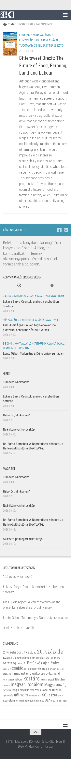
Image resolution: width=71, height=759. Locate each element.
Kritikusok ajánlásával (29, 296)
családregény (30, 668)
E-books (24, 35)
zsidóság (63, 701)
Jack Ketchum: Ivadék (18, 628)
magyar (6, 685)
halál (56, 673)
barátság (9, 663)
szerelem (9, 700)
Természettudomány (16, 348)
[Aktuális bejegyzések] (19, 285)
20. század (48, 651)
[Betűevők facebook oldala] (59, 230)
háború (18, 679)
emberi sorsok (57, 668)
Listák (51, 679)
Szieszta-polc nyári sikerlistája (23, 539)
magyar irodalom (27, 684)
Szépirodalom (55, 296)
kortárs (31, 678)
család (17, 668)
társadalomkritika (34, 700)
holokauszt (8, 680)
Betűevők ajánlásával (44, 662)
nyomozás (8, 695)
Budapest (7, 669)
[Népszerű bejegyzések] (52, 285)
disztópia (43, 668)
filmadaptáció (21, 673)
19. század (30, 652)
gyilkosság (38, 673)
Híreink (7, 296)
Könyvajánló (42, 35)
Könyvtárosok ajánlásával (39, 40)
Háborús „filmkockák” (16, 415)
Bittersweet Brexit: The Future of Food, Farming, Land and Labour (43, 65)
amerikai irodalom (25, 657)
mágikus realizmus (30, 690)
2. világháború (13, 652)
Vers (57, 320)
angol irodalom (52, 658)
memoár (7, 690)
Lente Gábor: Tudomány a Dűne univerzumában (33, 353)
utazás (54, 700)
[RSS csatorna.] (65, 230)
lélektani (60, 679)
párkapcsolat (35, 695)
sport (60, 695)
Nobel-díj (46, 690)
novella (57, 690)
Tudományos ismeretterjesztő (41, 45)
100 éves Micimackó (16, 382)
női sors (21, 695)
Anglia (40, 658)
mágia (15, 690)
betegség (21, 663)
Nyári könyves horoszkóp (19, 429)
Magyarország (55, 684)
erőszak (7, 673)
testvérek (20, 700)
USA (47, 700)
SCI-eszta (49, 695)
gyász (49, 673)
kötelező (43, 680)
